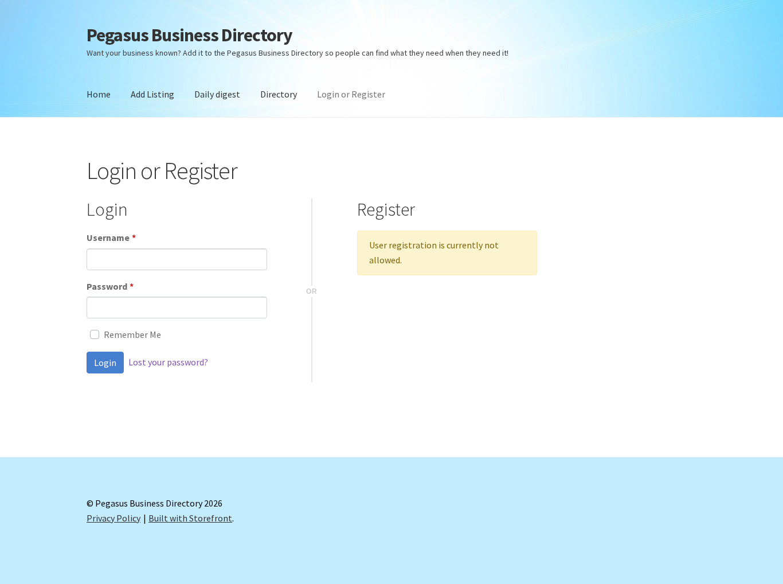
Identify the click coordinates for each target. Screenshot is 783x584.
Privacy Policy (113, 518)
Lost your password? (168, 362)
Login (105, 362)
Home (99, 94)
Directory (278, 94)
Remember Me (132, 334)
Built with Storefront (190, 518)
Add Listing (152, 94)
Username (111, 237)
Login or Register (351, 94)
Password (110, 286)
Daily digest (217, 94)
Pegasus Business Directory (189, 35)
